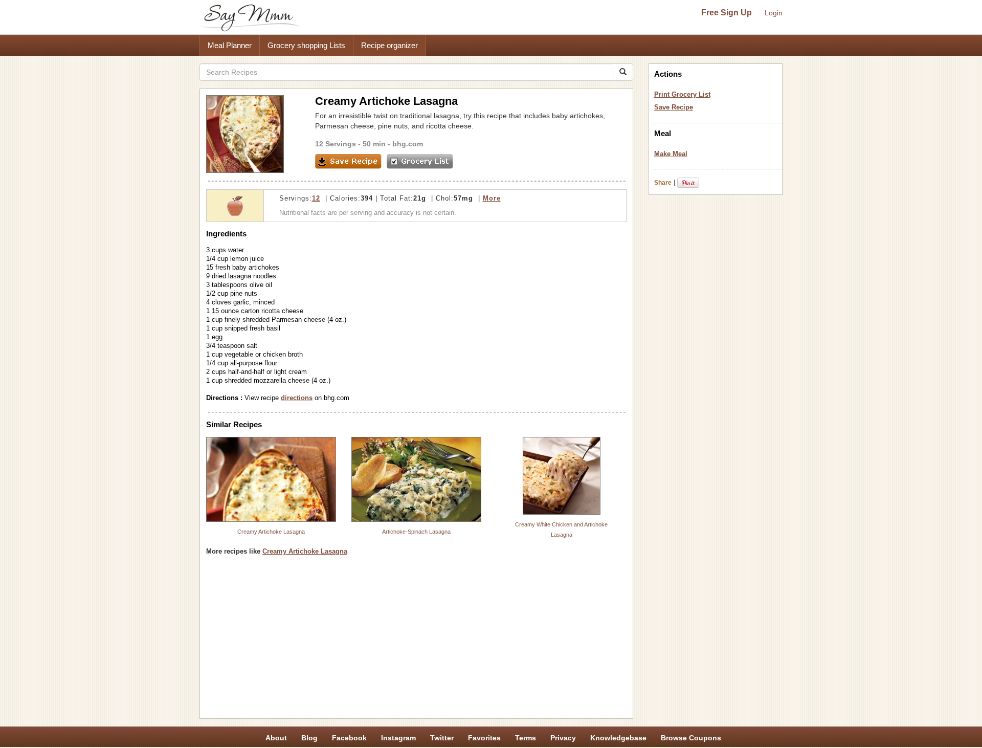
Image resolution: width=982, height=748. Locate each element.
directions (297, 398)
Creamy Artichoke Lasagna (271, 532)
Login (774, 13)
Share (663, 182)
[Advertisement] (416, 640)
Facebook (349, 738)
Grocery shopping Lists (306, 45)
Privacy (563, 738)
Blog (309, 738)
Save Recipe (673, 107)
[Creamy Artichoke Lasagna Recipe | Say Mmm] (271, 479)
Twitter (442, 738)
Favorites (484, 738)
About (276, 738)
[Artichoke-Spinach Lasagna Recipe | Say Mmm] (416, 479)
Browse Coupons (691, 738)
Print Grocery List (682, 94)
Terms (525, 738)
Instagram (398, 738)
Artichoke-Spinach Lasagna (416, 532)
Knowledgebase (618, 738)
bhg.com (407, 144)
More (492, 198)
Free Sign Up (726, 12)
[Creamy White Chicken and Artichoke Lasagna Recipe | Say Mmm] (562, 476)
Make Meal (670, 154)
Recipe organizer (389, 45)
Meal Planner (230, 45)
